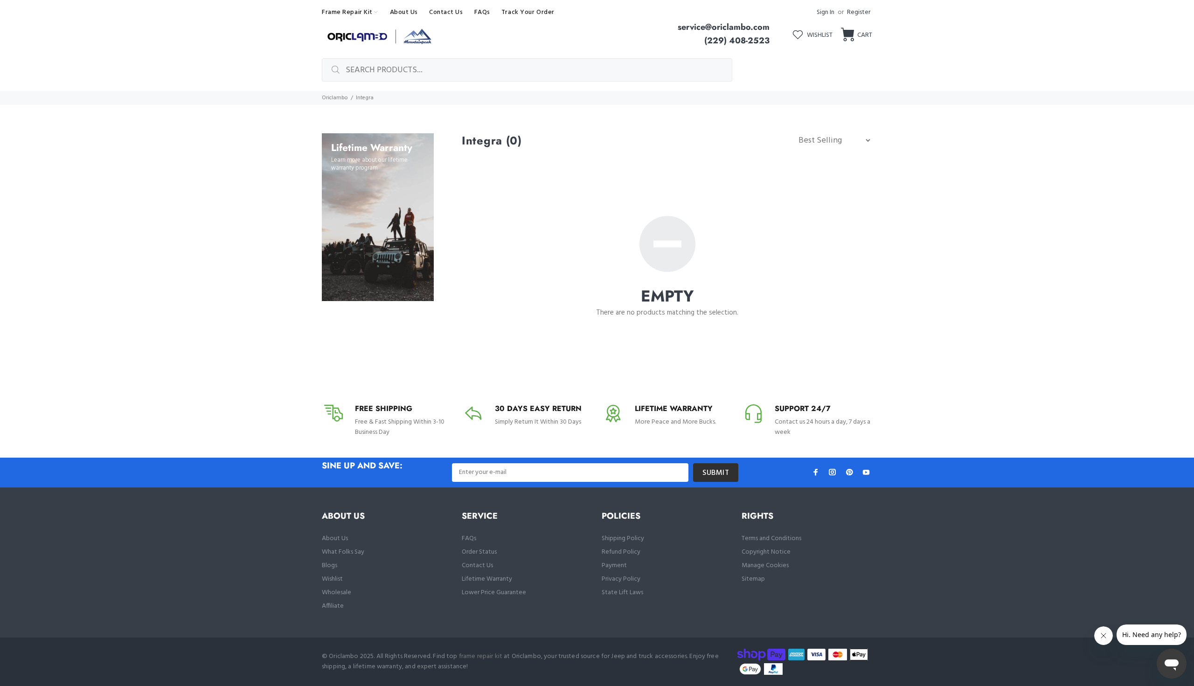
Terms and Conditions (771, 538)
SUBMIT (715, 473)
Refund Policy (621, 552)
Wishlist (332, 579)
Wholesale (336, 592)
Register (858, 12)
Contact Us (477, 565)
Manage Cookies (765, 565)
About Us (335, 538)
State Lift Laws (622, 592)
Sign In (825, 12)
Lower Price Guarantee (494, 592)
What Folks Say (343, 552)
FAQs (469, 538)
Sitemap (753, 579)
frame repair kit (480, 656)
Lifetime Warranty (487, 579)
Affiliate (333, 606)
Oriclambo (335, 98)
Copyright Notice (766, 552)
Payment (614, 565)
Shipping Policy (623, 538)
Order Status (479, 552)
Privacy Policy (621, 579)
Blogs (329, 565)
